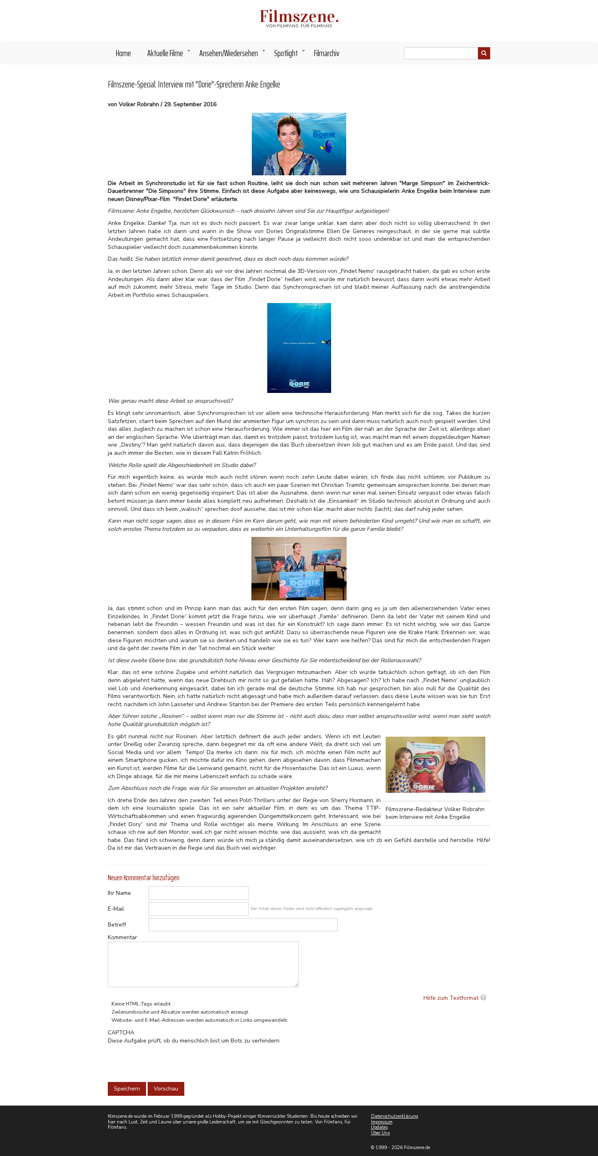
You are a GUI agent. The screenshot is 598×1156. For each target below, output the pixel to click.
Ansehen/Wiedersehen (232, 55)
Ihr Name (119, 893)
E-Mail (116, 909)
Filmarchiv (326, 53)
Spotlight (290, 55)
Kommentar (122, 937)
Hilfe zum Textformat (450, 998)
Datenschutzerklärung (394, 1116)
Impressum (382, 1122)
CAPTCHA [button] (121, 1032)
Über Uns (380, 1133)
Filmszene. (299, 16)
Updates (379, 1127)
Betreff (117, 925)
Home (123, 53)
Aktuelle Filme (169, 55)
